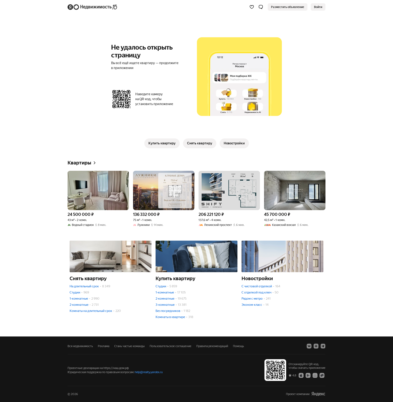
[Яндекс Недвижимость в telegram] (323, 346)
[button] (260, 7)
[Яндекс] (318, 394)
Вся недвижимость (80, 346)
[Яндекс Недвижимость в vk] (309, 346)
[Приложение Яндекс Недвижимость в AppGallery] (315, 375)
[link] (318, 7)
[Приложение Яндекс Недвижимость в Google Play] (308, 375)
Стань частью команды (129, 346)
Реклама (103, 346)
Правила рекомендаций (212, 346)
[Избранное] (251, 7)
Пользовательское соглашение (170, 346)
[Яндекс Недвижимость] (93, 7)
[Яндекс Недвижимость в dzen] (316, 346)
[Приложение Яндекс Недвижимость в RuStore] (322, 375)
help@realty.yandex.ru (149, 372)
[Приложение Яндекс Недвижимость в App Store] (301, 375)
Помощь (238, 346)
